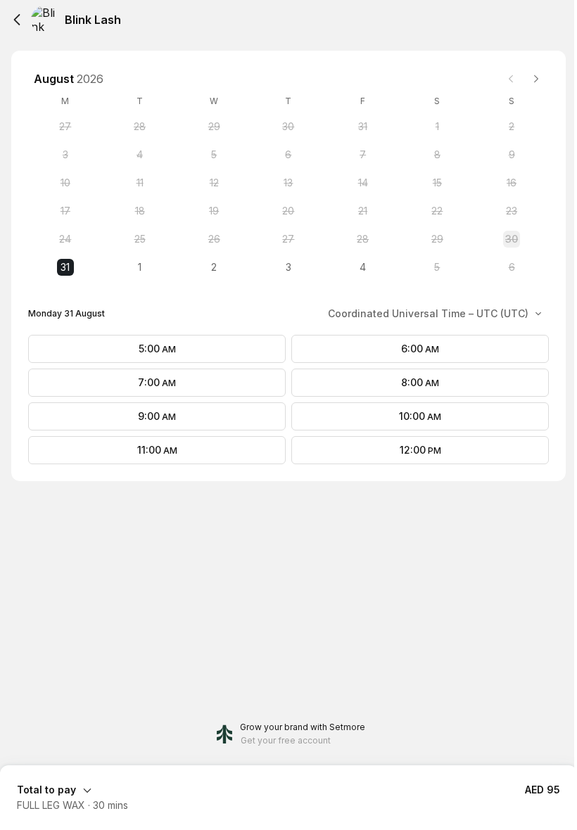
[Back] (17, 20)
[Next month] (536, 79)
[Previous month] (511, 79)
